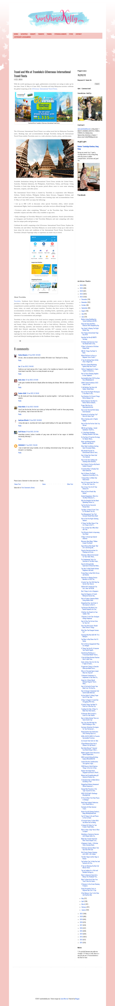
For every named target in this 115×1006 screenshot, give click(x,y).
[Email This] (15, 79)
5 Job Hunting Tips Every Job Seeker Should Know (89, 388)
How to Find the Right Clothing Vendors (89, 519)
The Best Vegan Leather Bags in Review (90, 858)
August (83, 311)
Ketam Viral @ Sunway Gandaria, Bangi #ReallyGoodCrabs (90, 812)
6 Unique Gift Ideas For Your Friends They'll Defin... (89, 826)
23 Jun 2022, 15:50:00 (32, 407)
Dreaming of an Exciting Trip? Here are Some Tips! (89, 415)
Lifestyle (24, 34)
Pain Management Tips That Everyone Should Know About (89, 515)
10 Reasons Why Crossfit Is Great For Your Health (88, 714)
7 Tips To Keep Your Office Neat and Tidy (89, 528)
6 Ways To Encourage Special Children (89, 538)
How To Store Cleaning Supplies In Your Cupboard (89, 374)
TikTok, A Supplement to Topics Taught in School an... (89, 370)
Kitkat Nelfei (21, 407)
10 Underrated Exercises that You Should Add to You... (89, 343)
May (82, 898)
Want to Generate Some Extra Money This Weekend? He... (89, 876)
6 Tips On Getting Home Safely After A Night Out (89, 361)
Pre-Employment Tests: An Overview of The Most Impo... (89, 560)
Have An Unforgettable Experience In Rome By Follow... (90, 565)
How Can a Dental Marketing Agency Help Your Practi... (89, 365)
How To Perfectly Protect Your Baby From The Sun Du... (89, 687)
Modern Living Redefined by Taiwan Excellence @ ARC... (89, 320)
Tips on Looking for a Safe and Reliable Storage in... (89, 871)
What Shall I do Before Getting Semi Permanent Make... (89, 447)
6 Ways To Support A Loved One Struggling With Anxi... (89, 701)
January (83, 910)
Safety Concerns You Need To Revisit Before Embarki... (89, 402)
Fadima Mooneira (23, 355)
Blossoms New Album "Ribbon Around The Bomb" (89, 542)
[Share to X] (18, 79)
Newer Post (17, 484)
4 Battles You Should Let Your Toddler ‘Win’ (89, 613)
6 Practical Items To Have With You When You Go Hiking (90, 821)
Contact (79, 34)
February (84, 907)
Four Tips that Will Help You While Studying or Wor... (89, 723)
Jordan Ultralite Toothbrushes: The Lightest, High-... (89, 762)
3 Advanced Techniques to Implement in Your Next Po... (89, 676)
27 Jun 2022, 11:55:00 (31, 445)
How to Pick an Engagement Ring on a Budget (90, 645)
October (83, 305)
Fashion (41, 34)
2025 (81, 288)
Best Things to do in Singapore (89, 591)
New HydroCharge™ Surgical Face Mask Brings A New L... (89, 749)
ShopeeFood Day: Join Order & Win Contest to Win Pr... (89, 604)
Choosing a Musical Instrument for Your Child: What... (89, 556)
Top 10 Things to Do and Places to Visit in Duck (90, 817)
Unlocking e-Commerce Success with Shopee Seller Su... (90, 835)
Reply (19, 360)
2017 (81, 925)
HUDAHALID (21, 445)
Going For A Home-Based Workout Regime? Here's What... (88, 682)
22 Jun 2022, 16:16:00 (34, 355)
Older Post (70, 484)
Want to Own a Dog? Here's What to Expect (90, 830)
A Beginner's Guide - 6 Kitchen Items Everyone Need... (89, 844)
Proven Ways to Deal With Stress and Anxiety (90, 574)
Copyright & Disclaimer (22, 37)
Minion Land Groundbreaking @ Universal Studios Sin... (89, 776)
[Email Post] (20, 341)
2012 (81, 940)
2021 (81, 914)
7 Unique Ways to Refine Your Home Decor (89, 479)
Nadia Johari (21, 380)
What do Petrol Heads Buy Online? (88, 492)
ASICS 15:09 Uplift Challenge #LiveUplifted (89, 794)
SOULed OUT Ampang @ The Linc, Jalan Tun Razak (89, 587)
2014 (81, 934)
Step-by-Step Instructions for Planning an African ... (89, 551)
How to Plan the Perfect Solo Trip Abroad (90, 424)
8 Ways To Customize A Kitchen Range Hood (89, 347)
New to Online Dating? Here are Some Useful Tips (90, 719)
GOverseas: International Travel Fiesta (44, 89)
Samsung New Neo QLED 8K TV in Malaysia (90, 636)
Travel (49, 34)
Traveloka (17, 301)
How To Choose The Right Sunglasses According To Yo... (90, 474)
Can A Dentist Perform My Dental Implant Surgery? (90, 465)
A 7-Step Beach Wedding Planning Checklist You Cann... (90, 433)
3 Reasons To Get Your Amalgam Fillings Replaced (90, 617)
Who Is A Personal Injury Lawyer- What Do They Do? (90, 672)
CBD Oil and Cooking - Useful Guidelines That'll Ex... (89, 429)
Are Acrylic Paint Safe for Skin (89, 741)
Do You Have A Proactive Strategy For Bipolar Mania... (90, 438)
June (82, 317)
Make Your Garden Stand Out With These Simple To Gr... (89, 840)
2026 (81, 285)
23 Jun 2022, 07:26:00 (33, 393)
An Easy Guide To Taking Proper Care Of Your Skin (89, 696)
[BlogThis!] (16, 79)
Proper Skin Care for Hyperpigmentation (87, 406)
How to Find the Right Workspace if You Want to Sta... (90, 393)
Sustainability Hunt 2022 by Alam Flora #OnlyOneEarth (90, 379)
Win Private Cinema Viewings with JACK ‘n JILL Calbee (89, 853)
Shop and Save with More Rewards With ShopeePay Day (90, 325)
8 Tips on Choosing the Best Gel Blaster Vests (90, 867)
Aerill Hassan (22, 432)
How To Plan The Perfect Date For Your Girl (89, 622)
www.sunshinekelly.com (84, 129)
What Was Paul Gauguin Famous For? (90, 631)
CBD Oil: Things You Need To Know (89, 352)
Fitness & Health (60, 34)
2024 (81, 291)
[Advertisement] (57, 54)
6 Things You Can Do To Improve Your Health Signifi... (90, 649)
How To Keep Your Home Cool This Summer (89, 456)
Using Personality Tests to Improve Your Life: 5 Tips (88, 889)
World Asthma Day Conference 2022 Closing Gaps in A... (89, 732)
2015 (81, 931)
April (82, 901)
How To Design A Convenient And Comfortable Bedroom (90, 692)
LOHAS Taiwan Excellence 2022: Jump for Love (89, 383)
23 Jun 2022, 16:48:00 (35, 420)
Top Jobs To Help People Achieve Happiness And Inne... (90, 569)
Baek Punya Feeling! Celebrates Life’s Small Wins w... (89, 803)
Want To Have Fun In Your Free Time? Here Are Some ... (89, 880)
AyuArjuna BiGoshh (23, 420)
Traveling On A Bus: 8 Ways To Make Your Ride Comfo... (89, 710)
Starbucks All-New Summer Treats (88, 808)
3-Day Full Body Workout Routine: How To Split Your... (90, 658)
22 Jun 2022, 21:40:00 (27, 366)
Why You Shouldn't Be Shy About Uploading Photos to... (90, 501)
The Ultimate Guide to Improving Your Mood (90, 533)
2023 (81, 294)
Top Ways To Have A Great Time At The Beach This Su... (90, 510)
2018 (81, 922)
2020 (81, 916)
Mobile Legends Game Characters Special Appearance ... (90, 753)
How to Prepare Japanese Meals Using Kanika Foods (90, 599)
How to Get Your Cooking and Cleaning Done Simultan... (89, 461)
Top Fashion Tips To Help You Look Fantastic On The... (90, 862)
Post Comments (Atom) (28, 487)
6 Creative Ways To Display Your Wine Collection (90, 470)
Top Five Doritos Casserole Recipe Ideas (88, 506)
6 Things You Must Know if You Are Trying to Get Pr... (89, 524)
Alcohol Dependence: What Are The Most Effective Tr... (89, 497)
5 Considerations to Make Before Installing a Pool (90, 781)
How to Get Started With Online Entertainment (90, 411)
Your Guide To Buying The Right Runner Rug (90, 329)
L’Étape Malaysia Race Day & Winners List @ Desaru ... (89, 744)
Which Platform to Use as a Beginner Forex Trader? (89, 356)
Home (16, 34)
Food (71, 34)
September (84, 308)
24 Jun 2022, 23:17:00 (32, 432)
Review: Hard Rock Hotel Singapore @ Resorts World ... (90, 772)
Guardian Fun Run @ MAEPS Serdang (88, 338)
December (84, 299)
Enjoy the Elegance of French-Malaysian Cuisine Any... (89, 595)
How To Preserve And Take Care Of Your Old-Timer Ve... (89, 483)
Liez (19, 366)
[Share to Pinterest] (22, 79)
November (84, 302)
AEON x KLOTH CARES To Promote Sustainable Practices (90, 737)
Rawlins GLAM (22, 393)
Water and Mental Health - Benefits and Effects (88, 442)
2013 (81, 937)
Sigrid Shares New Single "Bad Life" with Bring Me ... (89, 547)
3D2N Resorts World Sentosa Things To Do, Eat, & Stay (89, 767)
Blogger (77, 999)
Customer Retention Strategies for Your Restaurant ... (90, 728)
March (83, 904)
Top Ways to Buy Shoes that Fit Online (89, 640)
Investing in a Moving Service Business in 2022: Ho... (89, 578)
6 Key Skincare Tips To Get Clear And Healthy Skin (90, 894)
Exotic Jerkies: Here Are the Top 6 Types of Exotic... (90, 663)
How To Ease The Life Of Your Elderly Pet (89, 488)
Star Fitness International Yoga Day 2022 (89, 334)
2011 (81, 942)
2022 (81, 297)
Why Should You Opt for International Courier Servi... (89, 451)
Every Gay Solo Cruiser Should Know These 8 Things (89, 626)
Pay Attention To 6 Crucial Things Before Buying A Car (90, 397)
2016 (81, 928)
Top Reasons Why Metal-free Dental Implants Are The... (89, 608)
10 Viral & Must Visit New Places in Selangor (90, 799)
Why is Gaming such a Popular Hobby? (89, 420)
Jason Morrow (64, 999)
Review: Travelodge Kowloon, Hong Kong (88, 147)
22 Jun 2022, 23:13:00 (32, 380)
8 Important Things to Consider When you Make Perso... (90, 667)
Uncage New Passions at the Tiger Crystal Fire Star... (89, 790)
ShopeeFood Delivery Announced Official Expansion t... (90, 785)
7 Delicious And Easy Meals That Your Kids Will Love (90, 849)
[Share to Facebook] (20, 79)
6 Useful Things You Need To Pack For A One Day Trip (89, 705)
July (82, 314)
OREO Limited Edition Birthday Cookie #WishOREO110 (89, 758)
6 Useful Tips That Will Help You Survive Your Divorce (90, 583)
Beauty (32, 34)
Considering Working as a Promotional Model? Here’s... (89, 654)
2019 (81, 919)
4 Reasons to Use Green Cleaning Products (90, 885)
